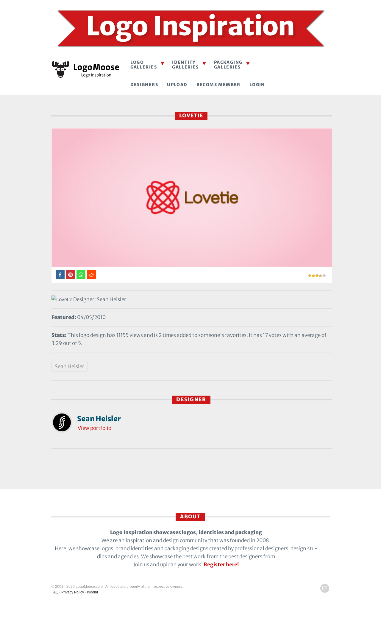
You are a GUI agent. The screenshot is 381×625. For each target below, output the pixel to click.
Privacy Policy (72, 592)
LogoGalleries (143, 64)
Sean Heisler (69, 366)
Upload (177, 84)
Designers (144, 84)
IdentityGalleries (185, 64)
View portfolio (94, 428)
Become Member (218, 84)
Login (257, 84)
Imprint (92, 592)
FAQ (54, 592)
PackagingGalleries (228, 64)
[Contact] (324, 588)
